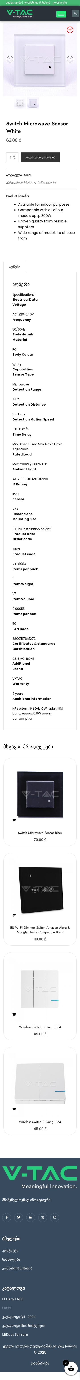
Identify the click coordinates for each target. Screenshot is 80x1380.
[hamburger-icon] (61, 14)
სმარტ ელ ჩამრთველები (40, 182)
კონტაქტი (60, 2)
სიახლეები (14, 2)
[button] (13, 820)
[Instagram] (54, 1217)
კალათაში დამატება (40, 157)
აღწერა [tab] (14, 267)
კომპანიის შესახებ (37, 2)
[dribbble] (42, 1217)
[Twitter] (18, 1217)
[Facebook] (6, 1217)
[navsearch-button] (75, 13)
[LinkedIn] (30, 1217)
